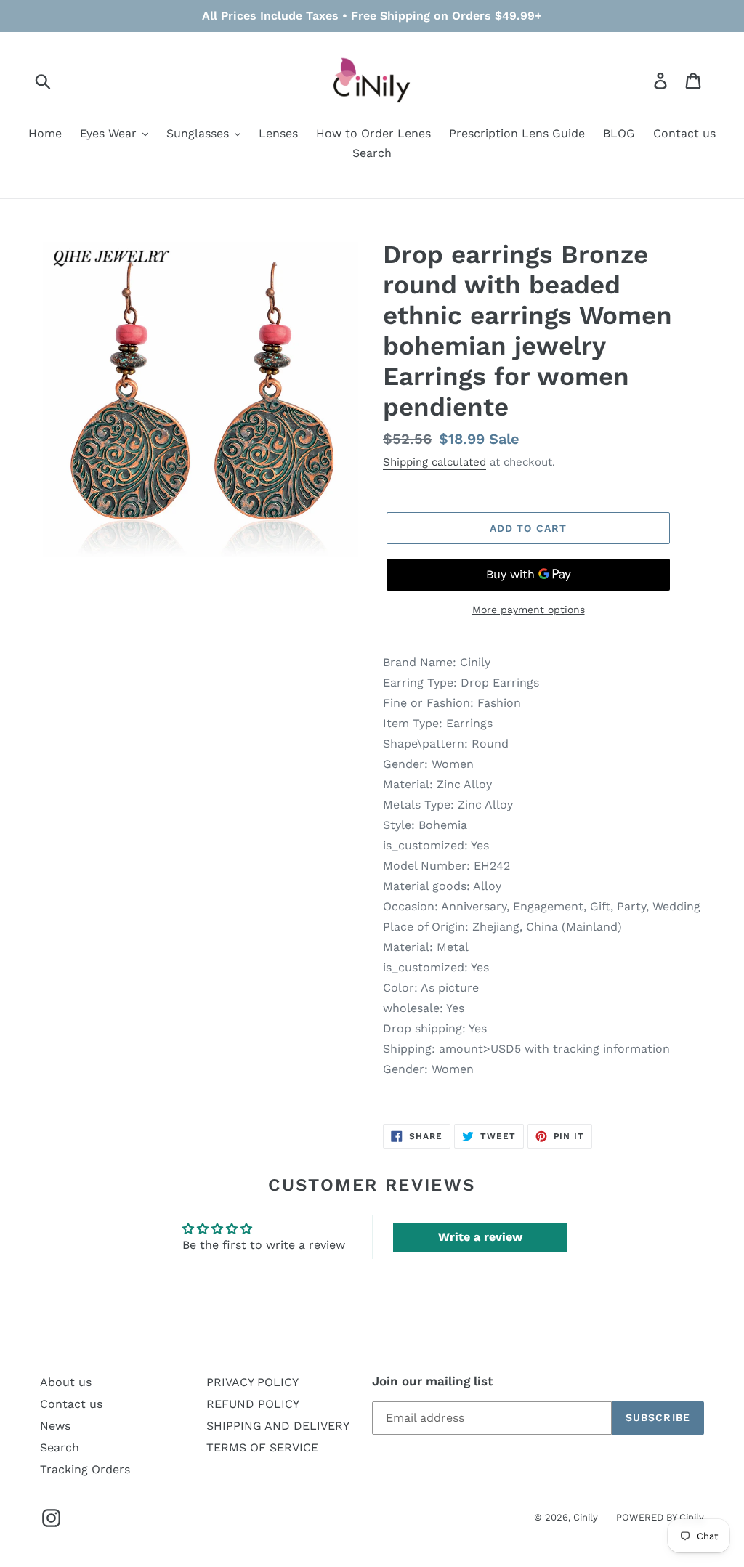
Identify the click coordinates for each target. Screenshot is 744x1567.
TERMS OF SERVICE (262, 1447)
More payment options (528, 609)
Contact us (71, 1404)
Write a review (480, 1237)
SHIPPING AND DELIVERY (277, 1426)
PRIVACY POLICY (252, 1382)
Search (59, 1447)
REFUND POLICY (252, 1404)
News (55, 1426)
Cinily (585, 1517)
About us (66, 1382)
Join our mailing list (432, 1381)
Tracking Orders (85, 1469)
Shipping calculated (434, 462)
